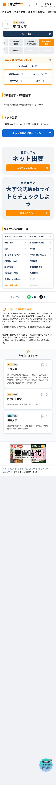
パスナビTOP (8, 469)
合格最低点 (34, 273)
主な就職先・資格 (37, 242)
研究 (38, 80)
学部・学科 (8, 242)
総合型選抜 (8, 267)
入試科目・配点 (10, 261)
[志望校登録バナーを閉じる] (51, 759)
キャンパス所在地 (37, 236)
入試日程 (33, 261)
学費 (6, 248)
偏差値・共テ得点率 (12, 279)
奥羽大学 (20, 26)
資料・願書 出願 (10, 285)
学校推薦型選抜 (36, 267)
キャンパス (38, 74)
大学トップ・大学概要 (13, 236)
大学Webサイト (26, 66)
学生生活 (14, 80)
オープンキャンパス (12, 254)
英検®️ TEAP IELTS (38, 254)
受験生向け (14, 74)
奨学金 (32, 248)
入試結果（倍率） (11, 273)
